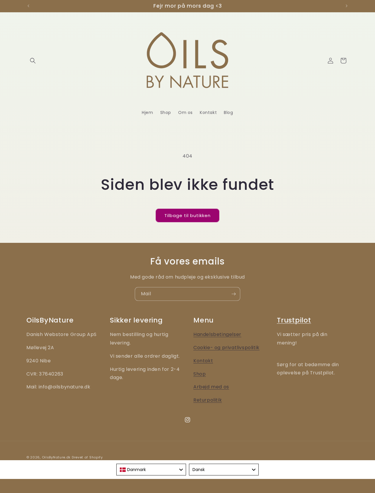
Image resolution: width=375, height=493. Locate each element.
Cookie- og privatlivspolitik (226, 347)
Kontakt (203, 360)
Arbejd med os (211, 386)
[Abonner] (233, 294)
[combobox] (151, 469)
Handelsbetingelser (217, 334)
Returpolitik (207, 400)
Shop (199, 374)
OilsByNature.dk (56, 457)
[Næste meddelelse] (346, 5)
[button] (32, 60)
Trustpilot (294, 320)
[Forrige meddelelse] (28, 5)
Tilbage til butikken (187, 215)
